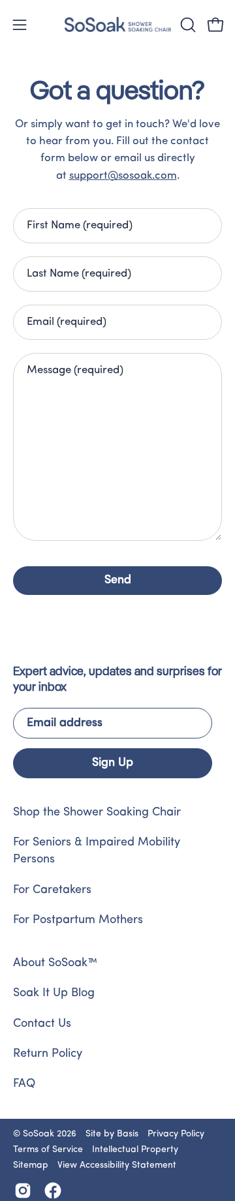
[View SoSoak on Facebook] (53, 1190)
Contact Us (42, 1024)
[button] (187, 25)
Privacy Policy (176, 1134)
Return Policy (47, 1054)
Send (117, 580)
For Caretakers (52, 890)
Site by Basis (112, 1134)
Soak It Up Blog (54, 993)
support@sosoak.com (123, 175)
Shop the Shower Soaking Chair (97, 813)
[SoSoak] (118, 24)
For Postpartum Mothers (78, 920)
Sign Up (112, 763)
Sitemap (30, 1165)
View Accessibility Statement (116, 1165)
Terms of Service (48, 1150)
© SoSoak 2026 (44, 1134)
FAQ (24, 1084)
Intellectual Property (135, 1150)
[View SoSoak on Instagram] (23, 1190)
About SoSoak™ (55, 963)
